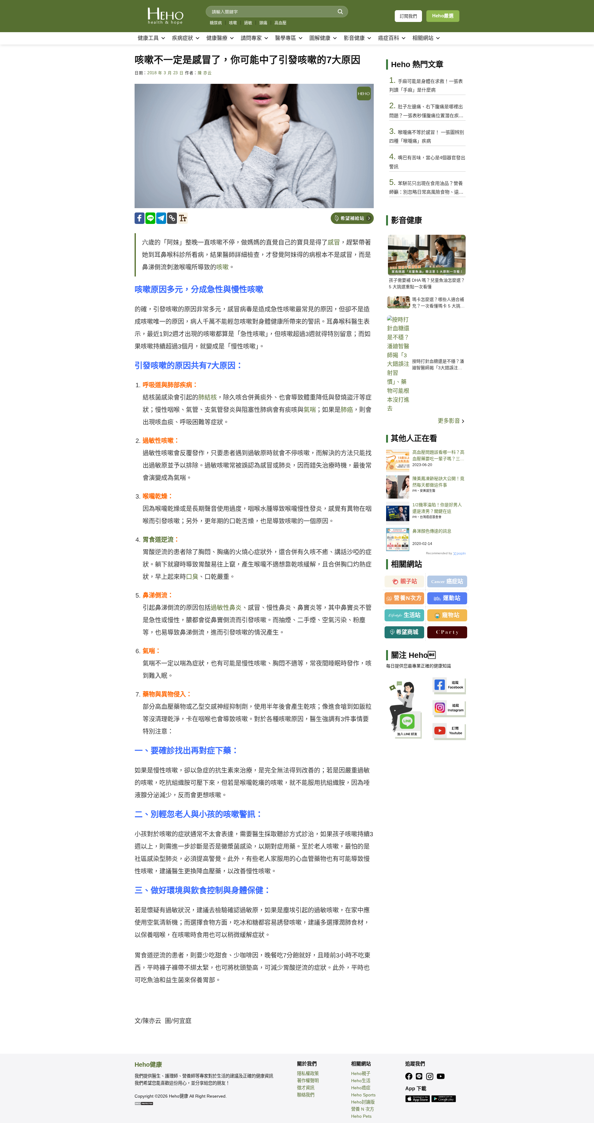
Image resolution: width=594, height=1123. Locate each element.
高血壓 (280, 22)
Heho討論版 (363, 1101)
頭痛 (263, 22)
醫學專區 (285, 38)
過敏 (248, 22)
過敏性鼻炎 (226, 607)
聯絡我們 (305, 1094)
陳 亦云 (205, 73)
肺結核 (207, 397)
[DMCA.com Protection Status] (144, 1103)
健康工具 (148, 38)
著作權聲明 (308, 1080)
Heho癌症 (360, 1087)
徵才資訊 (305, 1087)
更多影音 (450, 421)
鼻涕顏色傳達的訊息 (431, 531)
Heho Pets (361, 1116)
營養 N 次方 (362, 1109)
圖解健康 (319, 38)
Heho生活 (360, 1080)
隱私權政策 (308, 1073)
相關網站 (422, 38)
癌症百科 (388, 38)
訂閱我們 (408, 16)
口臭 (192, 576)
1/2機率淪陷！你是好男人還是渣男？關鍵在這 (437, 508)
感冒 (334, 242)
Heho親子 (360, 1073)
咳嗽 (233, 22)
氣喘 (309, 409)
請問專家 (251, 38)
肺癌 (347, 409)
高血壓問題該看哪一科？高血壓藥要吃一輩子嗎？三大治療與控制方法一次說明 (438, 456)
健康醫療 (216, 38)
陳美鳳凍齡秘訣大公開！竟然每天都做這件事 (438, 481)
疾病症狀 (182, 38)
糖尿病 (216, 22)
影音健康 (354, 38)
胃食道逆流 (158, 539)
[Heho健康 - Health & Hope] (165, 16)
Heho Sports (363, 1094)
